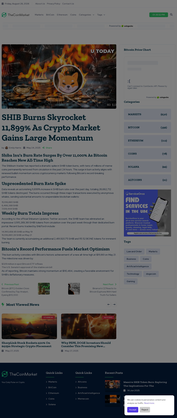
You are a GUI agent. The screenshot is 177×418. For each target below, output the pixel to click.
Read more (149, 403)
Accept (132, 409)
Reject (145, 409)
